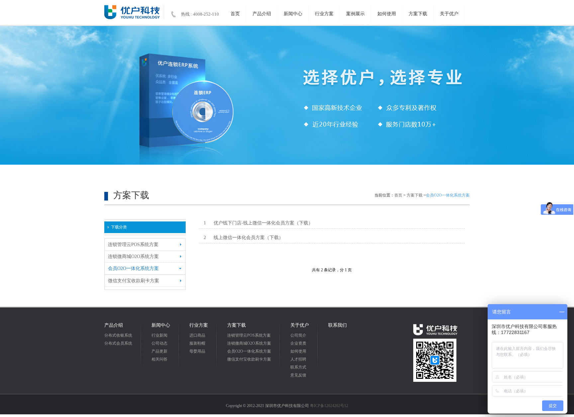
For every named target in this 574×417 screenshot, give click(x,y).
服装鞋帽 (197, 343)
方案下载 (418, 13)
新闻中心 (293, 13)
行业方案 (324, 13)
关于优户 (449, 13)
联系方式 (298, 367)
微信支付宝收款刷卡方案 (249, 359)
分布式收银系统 (118, 335)
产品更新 (159, 351)
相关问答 (159, 359)
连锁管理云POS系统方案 (249, 335)
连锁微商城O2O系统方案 (249, 343)
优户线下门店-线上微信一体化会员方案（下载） (258, 222)
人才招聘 (298, 359)
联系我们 (337, 325)
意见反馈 (298, 375)
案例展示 (355, 13)
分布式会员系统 (118, 343)
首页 (235, 13)
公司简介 (298, 335)
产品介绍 (261, 13)
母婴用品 (197, 351)
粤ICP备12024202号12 (329, 405)
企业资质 (298, 343)
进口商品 (197, 335)
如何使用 (386, 13)
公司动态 (159, 343)
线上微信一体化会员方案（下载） (244, 237)
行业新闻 (159, 335)
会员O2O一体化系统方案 (249, 351)
